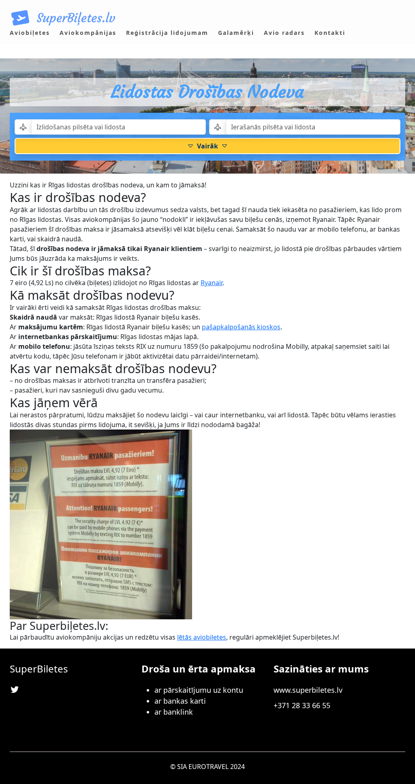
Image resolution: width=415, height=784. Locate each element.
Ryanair (211, 282)
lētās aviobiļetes (201, 637)
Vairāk (207, 146)
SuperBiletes (39, 668)
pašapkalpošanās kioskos (241, 326)
